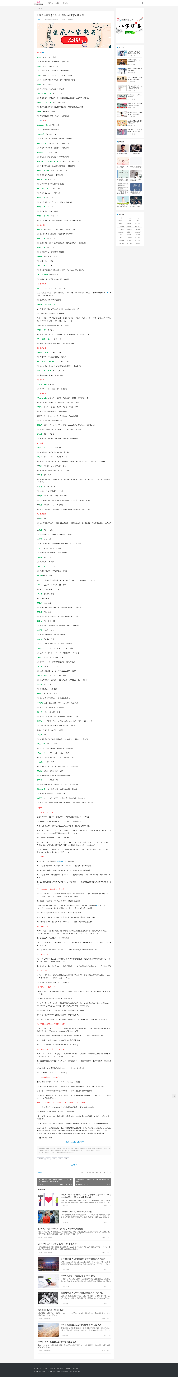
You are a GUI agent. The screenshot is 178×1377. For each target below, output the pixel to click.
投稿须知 (75, 1368)
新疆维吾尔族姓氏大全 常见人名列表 (134, 69)
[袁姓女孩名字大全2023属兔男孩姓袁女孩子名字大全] (48, 1298)
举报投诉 (52, 1368)
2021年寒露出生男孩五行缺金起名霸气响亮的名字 (81, 1324)
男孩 (121, 237)
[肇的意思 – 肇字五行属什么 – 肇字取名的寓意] (122, 104)
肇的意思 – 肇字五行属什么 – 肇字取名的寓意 (134, 104)
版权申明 (36, 1368)
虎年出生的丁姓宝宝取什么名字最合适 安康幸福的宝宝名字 (122, 205)
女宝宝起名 (121, 226)
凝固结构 (60, 861)
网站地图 (63, 1371)
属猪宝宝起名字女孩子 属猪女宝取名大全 (122, 179)
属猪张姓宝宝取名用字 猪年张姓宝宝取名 (136, 192)
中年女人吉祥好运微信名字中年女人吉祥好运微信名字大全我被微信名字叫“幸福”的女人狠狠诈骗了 (86, 1195)
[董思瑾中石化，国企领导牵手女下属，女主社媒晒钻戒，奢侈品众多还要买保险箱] (122, 130)
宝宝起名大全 (130, 232)
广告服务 (67, 1368)
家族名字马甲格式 (122, 153)
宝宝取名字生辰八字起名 (121, 229)
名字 (138, 220)
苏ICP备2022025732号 (73, 1371)
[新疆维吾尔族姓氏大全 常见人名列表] (122, 69)
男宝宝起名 (121, 240)
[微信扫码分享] (97, 1172)
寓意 (121, 235)
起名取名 (50, 3)
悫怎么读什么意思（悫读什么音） (51, 1309)
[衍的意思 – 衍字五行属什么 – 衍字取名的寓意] (122, 112)
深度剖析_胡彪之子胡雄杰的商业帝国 (134, 61)
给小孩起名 (130, 240)
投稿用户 (39, 19)
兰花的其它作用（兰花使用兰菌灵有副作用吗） (134, 52)
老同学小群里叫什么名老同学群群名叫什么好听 (57, 1243)
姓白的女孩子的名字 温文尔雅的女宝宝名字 (134, 122)
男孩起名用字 (138, 237)
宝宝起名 (138, 229)
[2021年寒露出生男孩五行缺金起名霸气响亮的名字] (48, 1330)
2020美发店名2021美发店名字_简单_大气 (78, 1275)
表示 (41, 120)
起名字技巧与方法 (121, 243)
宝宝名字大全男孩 (130, 229)
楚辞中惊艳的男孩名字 (130, 235)
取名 (130, 220)
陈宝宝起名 (130, 243)
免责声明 (60, 1368)
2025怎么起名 (121, 218)
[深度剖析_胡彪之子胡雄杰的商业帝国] (122, 60)
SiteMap (57, 1371)
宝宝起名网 (138, 232)
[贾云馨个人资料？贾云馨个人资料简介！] (48, 1216)
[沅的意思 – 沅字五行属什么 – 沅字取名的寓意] (122, 77)
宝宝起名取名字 (121, 232)
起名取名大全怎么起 (138, 240)
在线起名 (63, 19)
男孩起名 (65, 3)
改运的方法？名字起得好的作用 (135, 179)
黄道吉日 (138, 243)
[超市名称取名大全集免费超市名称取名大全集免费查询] (48, 1264)
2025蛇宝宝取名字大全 (121, 220)
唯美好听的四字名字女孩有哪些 (122, 166)
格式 (97, 905)
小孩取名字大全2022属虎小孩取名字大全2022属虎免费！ (61, 1228)
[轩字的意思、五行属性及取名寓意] (122, 95)
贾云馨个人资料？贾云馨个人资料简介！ (77, 1211)
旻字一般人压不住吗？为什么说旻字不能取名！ (134, 87)
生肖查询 (138, 235)
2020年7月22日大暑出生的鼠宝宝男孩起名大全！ (136, 205)
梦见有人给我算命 (135, 153)
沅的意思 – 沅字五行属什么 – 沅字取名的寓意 (134, 78)
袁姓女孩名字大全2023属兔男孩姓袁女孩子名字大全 (82, 1292)
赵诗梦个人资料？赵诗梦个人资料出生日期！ (122, 192)
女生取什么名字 (130, 226)
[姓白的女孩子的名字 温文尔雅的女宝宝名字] (122, 121)
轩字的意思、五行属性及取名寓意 (134, 96)
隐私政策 (44, 1368)
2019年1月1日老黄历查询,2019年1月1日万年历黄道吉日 (136, 166)
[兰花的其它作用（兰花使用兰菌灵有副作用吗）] (122, 51)
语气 (106, 293)
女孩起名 (58, 3)
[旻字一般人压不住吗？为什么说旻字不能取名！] (122, 86)
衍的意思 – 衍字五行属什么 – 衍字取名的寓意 (134, 113)
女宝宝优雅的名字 (130, 223)
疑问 (43, 52)
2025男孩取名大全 (130, 218)
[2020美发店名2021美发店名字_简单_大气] (48, 1281)
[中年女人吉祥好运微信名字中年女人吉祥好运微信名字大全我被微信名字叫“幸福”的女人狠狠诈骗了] (48, 1199)
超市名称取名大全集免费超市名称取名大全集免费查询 (83, 1258)
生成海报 (91, 1172)
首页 (35, 8)
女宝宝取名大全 (138, 223)
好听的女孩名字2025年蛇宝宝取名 (138, 226)
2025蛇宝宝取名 (138, 218)
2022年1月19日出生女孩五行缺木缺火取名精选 (57, 1341)
